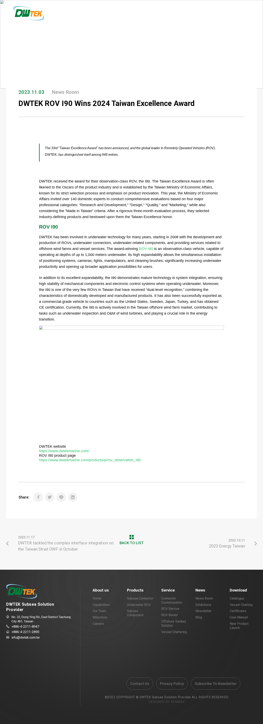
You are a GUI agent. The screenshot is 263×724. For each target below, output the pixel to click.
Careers (98, 624)
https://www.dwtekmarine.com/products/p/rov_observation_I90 (90, 460)
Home (10, 40)
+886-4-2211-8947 (25, 627)
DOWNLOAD (215, 15)
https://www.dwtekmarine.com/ (64, 451)
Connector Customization (171, 600)
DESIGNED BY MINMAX (167, 702)
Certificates (238, 611)
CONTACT (162, 15)
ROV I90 (146, 249)
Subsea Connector (140, 598)
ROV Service (170, 609)
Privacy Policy (172, 683)
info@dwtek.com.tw (26, 637)
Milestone (100, 617)
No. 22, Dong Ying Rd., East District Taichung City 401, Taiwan (41, 619)
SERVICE (127, 15)
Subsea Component (135, 613)
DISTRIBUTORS (188, 15)
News (200, 590)
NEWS (144, 15)
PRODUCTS (106, 15)
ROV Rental (169, 615)
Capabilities (101, 605)
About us (101, 590)
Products (135, 590)
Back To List (238, 58)
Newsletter (203, 611)
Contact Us (139, 683)
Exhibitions (203, 605)
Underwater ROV (139, 605)
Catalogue (237, 598)
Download (238, 590)
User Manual (239, 617)
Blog (198, 617)
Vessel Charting (241, 605)
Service (168, 590)
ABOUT (86, 15)
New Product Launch (239, 626)
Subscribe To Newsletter (215, 683)
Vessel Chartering (174, 632)
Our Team (99, 611)
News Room (204, 598)
